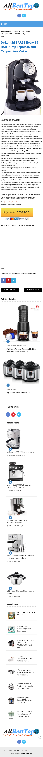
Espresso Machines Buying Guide (26, 273)
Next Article (32, 290)
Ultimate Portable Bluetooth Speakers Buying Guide (24, 628)
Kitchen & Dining (21, 345)
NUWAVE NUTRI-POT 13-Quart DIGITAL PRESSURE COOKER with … (26, 643)
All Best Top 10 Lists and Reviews (27, 751)
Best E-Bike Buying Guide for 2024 (26, 613)
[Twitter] (19, 414)
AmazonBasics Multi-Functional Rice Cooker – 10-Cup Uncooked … (26, 686)
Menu (5, 24)
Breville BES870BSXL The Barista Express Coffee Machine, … (19, 486)
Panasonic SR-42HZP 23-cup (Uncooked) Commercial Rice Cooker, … (20, 715)
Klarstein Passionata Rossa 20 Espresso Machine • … (18, 521)
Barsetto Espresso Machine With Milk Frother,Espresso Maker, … (20, 557)
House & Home (11, 345)
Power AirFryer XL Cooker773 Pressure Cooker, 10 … (24, 700)
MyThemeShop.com (25, 753)
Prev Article (10, 290)
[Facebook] (8, 414)
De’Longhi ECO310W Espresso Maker (20, 452)
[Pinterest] (13, 414)
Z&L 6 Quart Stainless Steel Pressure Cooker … (20, 592)
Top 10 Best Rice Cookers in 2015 (18, 393)
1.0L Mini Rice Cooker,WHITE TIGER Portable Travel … (24, 658)
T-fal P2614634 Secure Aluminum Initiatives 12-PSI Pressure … (25, 672)
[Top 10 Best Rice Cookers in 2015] (21, 371)
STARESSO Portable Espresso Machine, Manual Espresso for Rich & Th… (21, 350)
